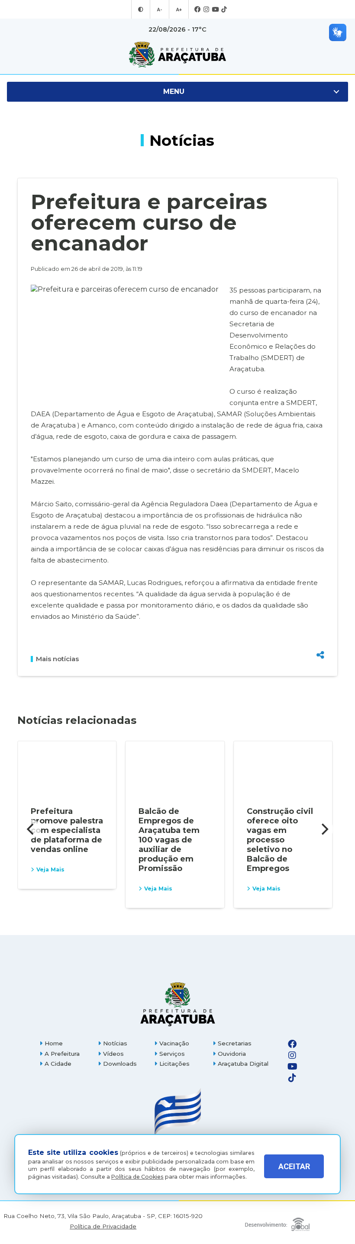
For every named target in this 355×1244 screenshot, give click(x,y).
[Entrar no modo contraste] (140, 9)
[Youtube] (215, 9)
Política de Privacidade (103, 1226)
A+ (179, 9)
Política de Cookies (137, 1176)
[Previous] (31, 829)
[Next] (323, 829)
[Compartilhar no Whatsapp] (320, 639)
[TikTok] (224, 9)
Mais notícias (57, 659)
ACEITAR (294, 1166)
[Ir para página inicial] (177, 54)
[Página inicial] (177, 1004)
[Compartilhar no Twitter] (320, 625)
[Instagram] (206, 9)
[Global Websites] (277, 1222)
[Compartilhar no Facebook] (320, 611)
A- (159, 9)
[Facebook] (197, 9)
